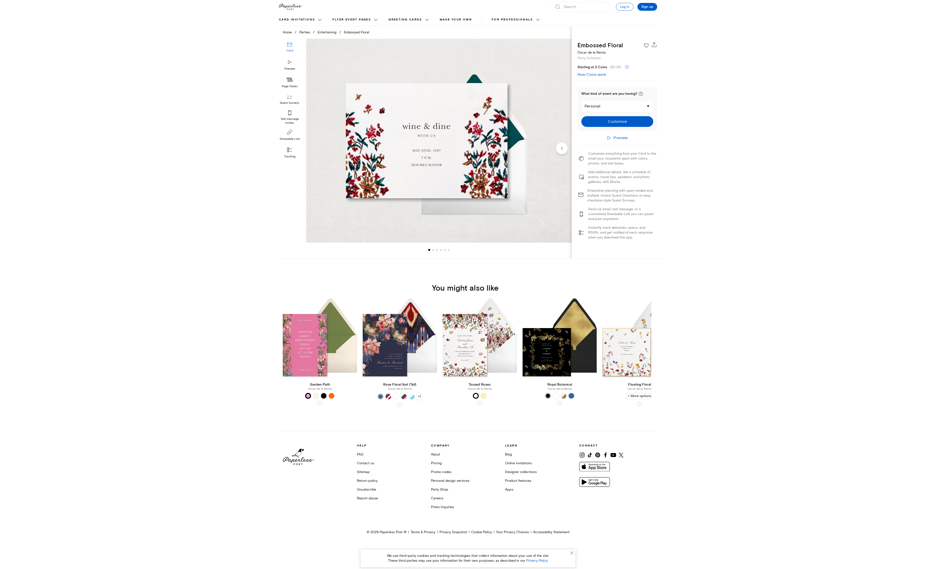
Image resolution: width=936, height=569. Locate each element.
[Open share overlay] (654, 44)
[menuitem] (301, 20)
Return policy (367, 481)
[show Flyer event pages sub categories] (376, 20)
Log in (624, 7)
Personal (592, 106)
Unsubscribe (366, 489)
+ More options (639, 396)
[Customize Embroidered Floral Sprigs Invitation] (439, 140)
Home (287, 32)
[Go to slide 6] (445, 250)
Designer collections (521, 472)
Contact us (365, 463)
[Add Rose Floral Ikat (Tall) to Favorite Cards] (400, 405)
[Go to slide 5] (441, 250)
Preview (289, 69)
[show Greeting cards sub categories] (427, 20)
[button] (640, 93)
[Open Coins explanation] (627, 67)
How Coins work (591, 74)
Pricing (436, 463)
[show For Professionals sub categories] (538, 20)
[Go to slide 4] (437, 250)
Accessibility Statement (551, 532)
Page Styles (290, 86)
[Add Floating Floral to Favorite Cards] (640, 404)
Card (289, 50)
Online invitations (518, 463)
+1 (419, 396)
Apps (509, 489)
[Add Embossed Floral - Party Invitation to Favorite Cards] (646, 45)
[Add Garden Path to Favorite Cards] (320, 404)
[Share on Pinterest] (598, 455)
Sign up (647, 7)
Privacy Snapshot (453, 532)
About (435, 454)
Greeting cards (405, 19)
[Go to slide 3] (433, 250)
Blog (508, 454)
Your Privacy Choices (512, 532)
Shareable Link (290, 139)
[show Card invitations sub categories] (320, 20)
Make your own (456, 19)
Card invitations (297, 19)
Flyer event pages (351, 19)
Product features (518, 481)
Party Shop (439, 489)
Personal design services (450, 481)
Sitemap (363, 472)
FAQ (360, 454)
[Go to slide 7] (449, 250)
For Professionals (512, 19)
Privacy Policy (536, 561)
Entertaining (327, 32)
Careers (437, 498)
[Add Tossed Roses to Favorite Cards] (480, 404)
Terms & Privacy (423, 532)
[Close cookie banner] (572, 553)
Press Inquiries (442, 507)
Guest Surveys (289, 103)
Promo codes (441, 472)
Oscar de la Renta (591, 52)
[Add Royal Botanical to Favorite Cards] (560, 404)
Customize (617, 121)
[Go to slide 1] (429, 250)
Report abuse (367, 498)
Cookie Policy (481, 532)
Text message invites (290, 121)
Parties (304, 32)
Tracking (289, 156)
